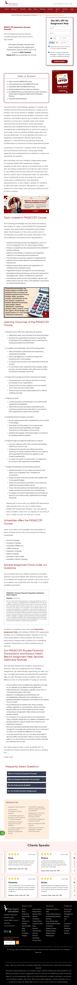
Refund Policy (36, 911)
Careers (24, 923)
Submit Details (59, 61)
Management (68, 914)
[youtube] (10, 931)
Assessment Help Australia (16, 807)
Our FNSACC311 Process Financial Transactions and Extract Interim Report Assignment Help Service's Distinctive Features (28, 94)
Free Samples (26, 926)
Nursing (66, 916)
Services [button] (13, 9)
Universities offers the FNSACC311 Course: (22, 86)
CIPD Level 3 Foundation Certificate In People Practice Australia (36, 829)
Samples (23, 9)
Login (72, 9)
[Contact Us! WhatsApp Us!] (2, 833)
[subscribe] (17, 942)
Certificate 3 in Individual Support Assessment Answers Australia (36, 814)
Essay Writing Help (52, 921)
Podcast (35, 935)
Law (65, 919)
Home (7, 9)
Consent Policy (37, 921)
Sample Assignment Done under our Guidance (24, 89)
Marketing (67, 928)
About (24, 911)
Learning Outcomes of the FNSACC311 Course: (24, 84)
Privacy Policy (36, 909)
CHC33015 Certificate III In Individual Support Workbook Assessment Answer (16, 830)
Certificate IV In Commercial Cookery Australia (15, 811)
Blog (29, 9)
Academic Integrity (43, 982)
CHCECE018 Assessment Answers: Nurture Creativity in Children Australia (16, 817)
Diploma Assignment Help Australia (36, 824)
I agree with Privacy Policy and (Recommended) (60, 47)
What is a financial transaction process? (22, 773)
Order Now (25, 914)
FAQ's (23, 931)
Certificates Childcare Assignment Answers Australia (15, 823)
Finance (66, 931)
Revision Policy (37, 914)
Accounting (67, 909)
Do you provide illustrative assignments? (22, 791)
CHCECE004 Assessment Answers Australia (36, 820)
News (35, 9)
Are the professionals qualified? (19, 785)
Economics (67, 911)
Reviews (42, 10)
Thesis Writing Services (53, 914)
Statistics (67, 933)
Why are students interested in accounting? (24, 779)
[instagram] (5, 931)
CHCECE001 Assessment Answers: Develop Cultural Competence (36, 808)
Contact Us (65, 10)
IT (64, 921)
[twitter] (8, 931)
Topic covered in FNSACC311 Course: (20, 81)
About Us (58, 10)
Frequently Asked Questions (18, 98)
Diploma (50, 9)
